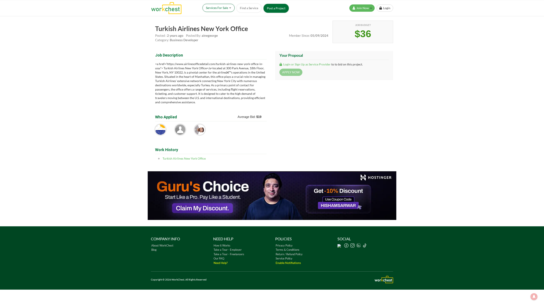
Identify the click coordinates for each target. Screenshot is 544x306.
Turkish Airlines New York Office (184, 158)
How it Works (222, 245)
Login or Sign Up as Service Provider (306, 64)
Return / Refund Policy (289, 254)
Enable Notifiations (288, 263)
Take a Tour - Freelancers (229, 254)
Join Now (363, 8)
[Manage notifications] (534, 296)
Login (386, 8)
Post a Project (276, 8)
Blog (154, 249)
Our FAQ (219, 258)
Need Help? (221, 263)
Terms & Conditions (287, 249)
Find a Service (249, 8)
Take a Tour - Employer (228, 249)
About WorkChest (162, 245)
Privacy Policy (284, 245)
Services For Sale (217, 8)
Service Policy (284, 258)
